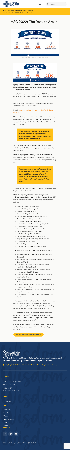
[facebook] (5, 433)
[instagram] (10, 433)
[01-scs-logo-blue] (11, 1)
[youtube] (16, 433)
